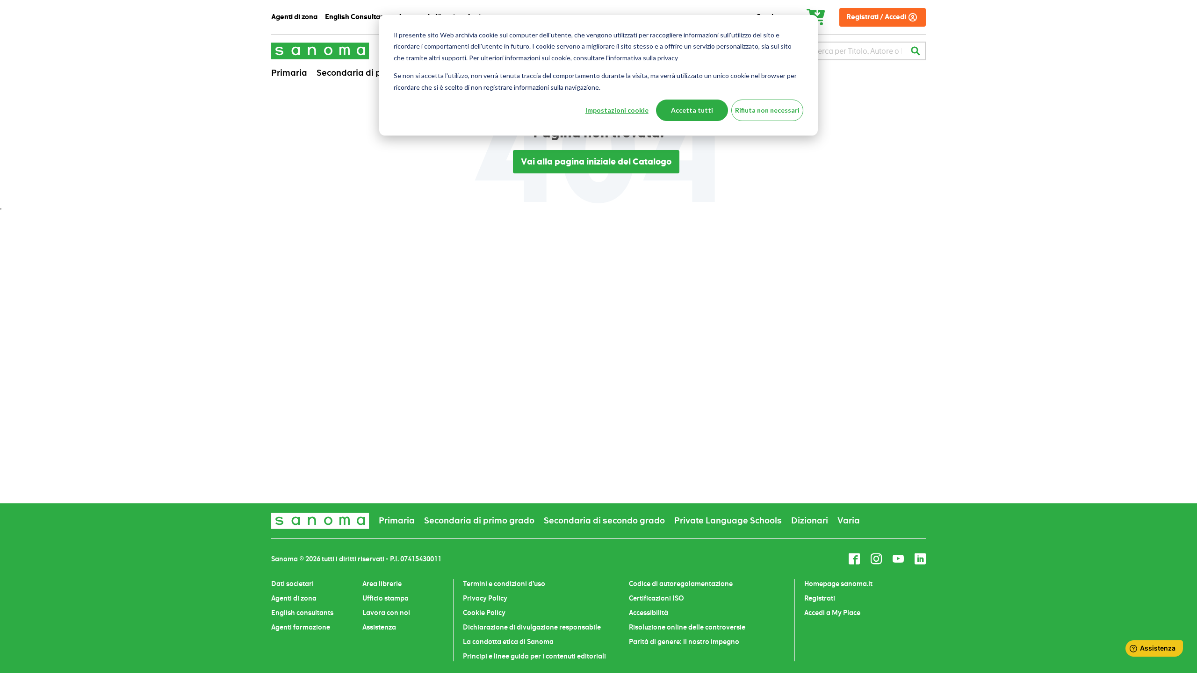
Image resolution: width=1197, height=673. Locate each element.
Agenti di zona (294, 598)
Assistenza (379, 627)
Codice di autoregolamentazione (681, 584)
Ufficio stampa (385, 598)
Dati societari (292, 584)
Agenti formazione (300, 627)
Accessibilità (648, 613)
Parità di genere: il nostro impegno (684, 641)
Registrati (819, 598)
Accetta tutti (692, 110)
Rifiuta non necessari (767, 110)
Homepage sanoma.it (838, 584)
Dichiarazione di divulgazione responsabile (532, 627)
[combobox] (857, 51)
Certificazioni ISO (656, 598)
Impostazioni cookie (617, 110)
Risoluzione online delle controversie (687, 627)
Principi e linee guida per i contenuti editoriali (534, 656)
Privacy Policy (485, 598)
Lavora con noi (386, 613)
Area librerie (382, 584)
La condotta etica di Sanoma (508, 641)
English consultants (302, 613)
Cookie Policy (484, 613)
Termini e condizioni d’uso (504, 584)
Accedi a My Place (832, 613)
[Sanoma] (320, 51)
